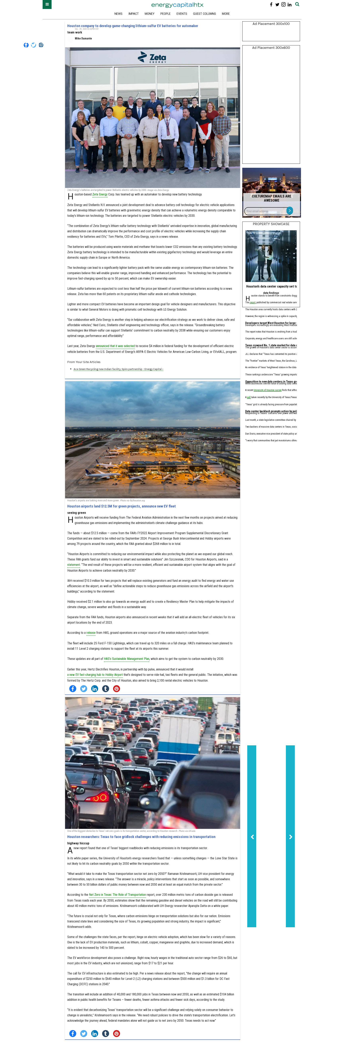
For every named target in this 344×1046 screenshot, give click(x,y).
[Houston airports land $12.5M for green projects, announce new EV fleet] (152, 439)
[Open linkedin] (289, 4)
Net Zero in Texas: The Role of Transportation (117, 895)
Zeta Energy (100, 194)
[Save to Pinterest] (116, 688)
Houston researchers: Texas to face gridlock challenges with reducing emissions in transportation (141, 837)
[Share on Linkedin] (94, 688)
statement (73, 565)
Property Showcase (271, 224)
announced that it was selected (115, 346)
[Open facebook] (271, 4)
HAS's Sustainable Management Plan (126, 659)
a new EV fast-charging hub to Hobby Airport (95, 675)
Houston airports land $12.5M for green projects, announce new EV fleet (121, 506)
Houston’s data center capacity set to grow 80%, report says (287, 286)
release (91, 633)
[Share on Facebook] (72, 688)
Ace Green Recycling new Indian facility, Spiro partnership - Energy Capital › (118, 369)
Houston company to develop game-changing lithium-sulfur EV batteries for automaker (132, 26)
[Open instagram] (283, 4)
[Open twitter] (277, 4)
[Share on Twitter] (83, 688)
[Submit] (297, 4)
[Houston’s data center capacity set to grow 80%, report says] (271, 256)
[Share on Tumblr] (105, 688)
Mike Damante (83, 38)
